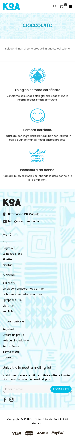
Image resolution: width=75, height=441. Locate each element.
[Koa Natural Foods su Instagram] (11, 400)
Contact (8, 265)
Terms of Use (11, 352)
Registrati (61, 389)
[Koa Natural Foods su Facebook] (5, 400)
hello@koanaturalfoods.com (26, 221)
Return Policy (11, 346)
